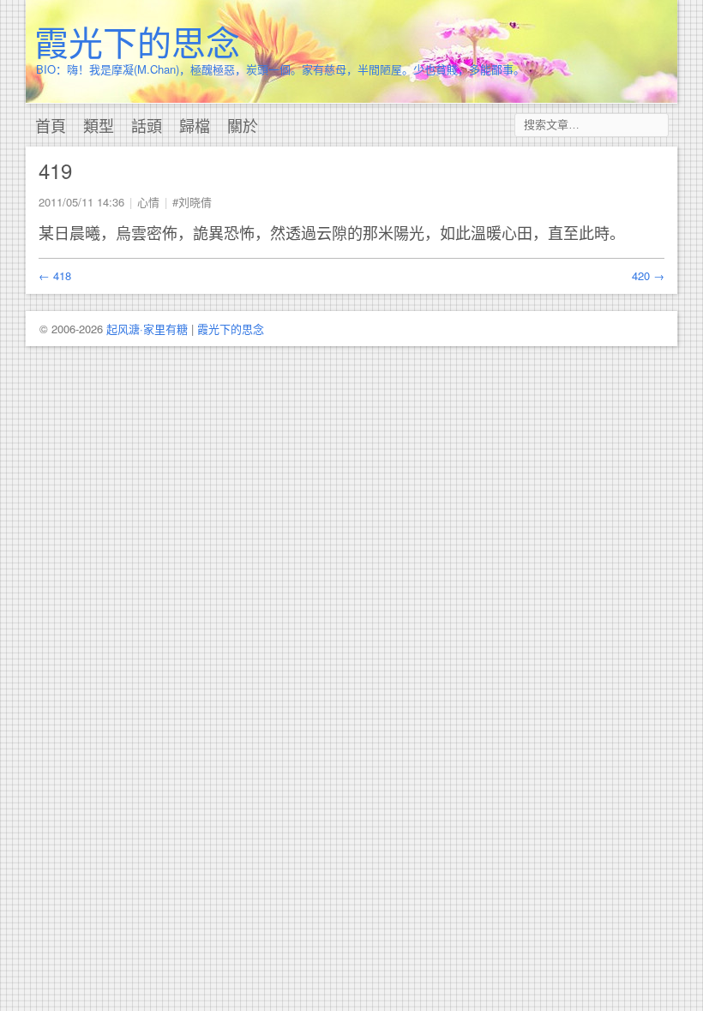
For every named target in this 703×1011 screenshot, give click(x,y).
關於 (242, 125)
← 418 (55, 275)
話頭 (146, 125)
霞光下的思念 (137, 40)
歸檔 (194, 125)
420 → (648, 275)
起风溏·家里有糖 (147, 328)
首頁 (50, 125)
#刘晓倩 (192, 202)
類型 (98, 125)
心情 (148, 202)
